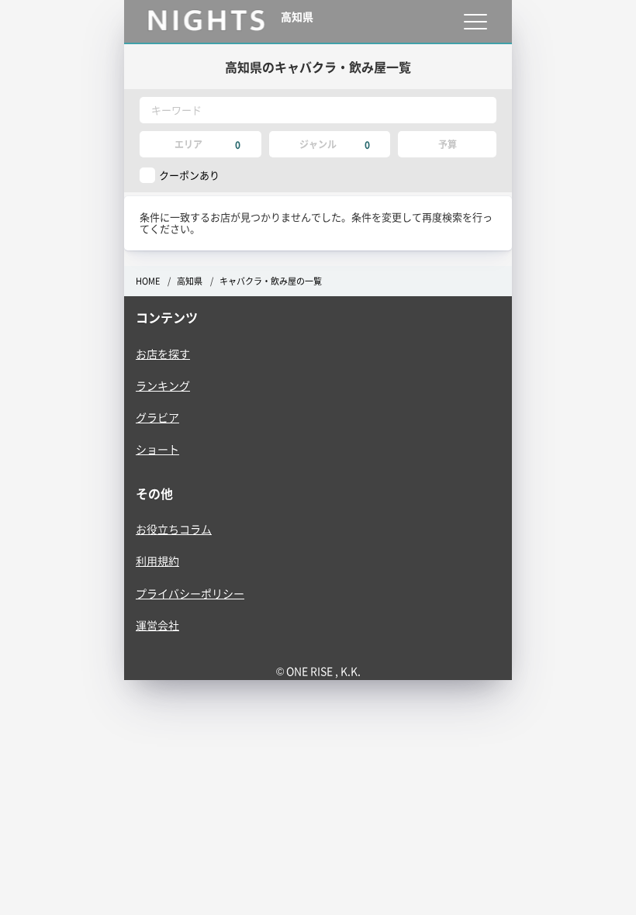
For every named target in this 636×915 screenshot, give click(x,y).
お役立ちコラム (174, 529)
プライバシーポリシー (190, 593)
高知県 (189, 281)
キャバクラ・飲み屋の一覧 (270, 281)
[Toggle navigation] (475, 21)
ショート (157, 449)
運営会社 (157, 625)
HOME (148, 281)
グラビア (157, 417)
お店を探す (163, 353)
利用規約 (157, 560)
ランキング (163, 385)
